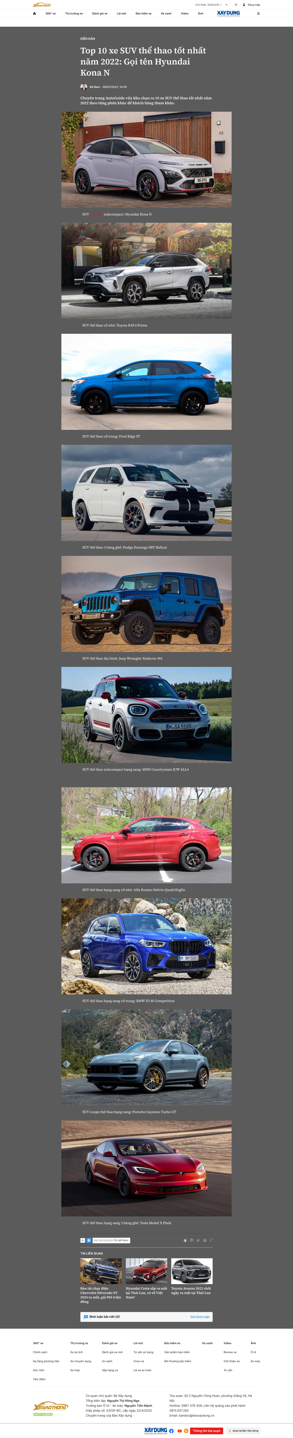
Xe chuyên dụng (80, 1361)
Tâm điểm (39, 1379)
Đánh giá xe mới (112, 1352)
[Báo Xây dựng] (228, 13)
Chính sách (40, 1352)
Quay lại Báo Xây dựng (245, 1430)
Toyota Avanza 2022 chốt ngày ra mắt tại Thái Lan (191, 1290)
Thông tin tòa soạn (206, 1431)
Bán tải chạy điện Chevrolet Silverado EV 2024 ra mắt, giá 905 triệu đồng (100, 1295)
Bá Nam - (96, 87)
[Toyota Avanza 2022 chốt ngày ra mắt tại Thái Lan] (192, 1271)
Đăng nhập (254, 4)
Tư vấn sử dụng (143, 1352)
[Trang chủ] (34, 13)
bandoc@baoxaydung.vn (196, 1415)
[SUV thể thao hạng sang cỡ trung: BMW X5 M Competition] (146, 946)
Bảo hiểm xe (143, 13)
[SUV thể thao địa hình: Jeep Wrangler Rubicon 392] (146, 604)
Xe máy (75, 1370)
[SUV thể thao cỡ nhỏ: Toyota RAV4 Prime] (146, 271)
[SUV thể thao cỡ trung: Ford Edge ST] (146, 382)
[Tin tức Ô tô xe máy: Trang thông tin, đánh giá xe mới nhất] (42, 4)
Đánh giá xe (100, 13)
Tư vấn (228, 1370)
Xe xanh (166, 13)
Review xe (230, 1352)
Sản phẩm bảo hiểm (177, 1352)
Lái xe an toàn (142, 1370)
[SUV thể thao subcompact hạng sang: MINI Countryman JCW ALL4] (146, 715)
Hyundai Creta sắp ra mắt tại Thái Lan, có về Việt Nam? (146, 1292)
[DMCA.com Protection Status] (43, 1414)
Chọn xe (138, 1361)
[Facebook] (172, 1431)
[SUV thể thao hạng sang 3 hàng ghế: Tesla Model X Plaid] (146, 1168)
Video (185, 13)
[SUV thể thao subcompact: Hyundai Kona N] (146, 160)
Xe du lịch (76, 1352)
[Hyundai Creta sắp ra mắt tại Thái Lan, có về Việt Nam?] (146, 1271)
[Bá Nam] (83, 86)
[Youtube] (179, 1431)
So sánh (107, 1361)
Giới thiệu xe (232, 1361)
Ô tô (253, 1352)
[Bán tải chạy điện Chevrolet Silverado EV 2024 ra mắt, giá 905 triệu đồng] (101, 1271)
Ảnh (200, 13)
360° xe (50, 13)
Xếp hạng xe (110, 1370)
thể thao (96, 214)
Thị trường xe (74, 13)
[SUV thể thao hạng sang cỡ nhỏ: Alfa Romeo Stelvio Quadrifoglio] (146, 835)
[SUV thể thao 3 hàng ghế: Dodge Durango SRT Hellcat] (146, 493)
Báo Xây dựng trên (103, 1240)
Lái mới (121, 13)
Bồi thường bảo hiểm (177, 1361)
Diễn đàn (87, 39)
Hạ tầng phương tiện (46, 1361)
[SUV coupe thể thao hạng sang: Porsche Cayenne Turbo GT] (146, 1057)
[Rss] (186, 1430)
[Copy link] (211, 1240)
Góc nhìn (38, 1370)
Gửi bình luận (200, 1317)
